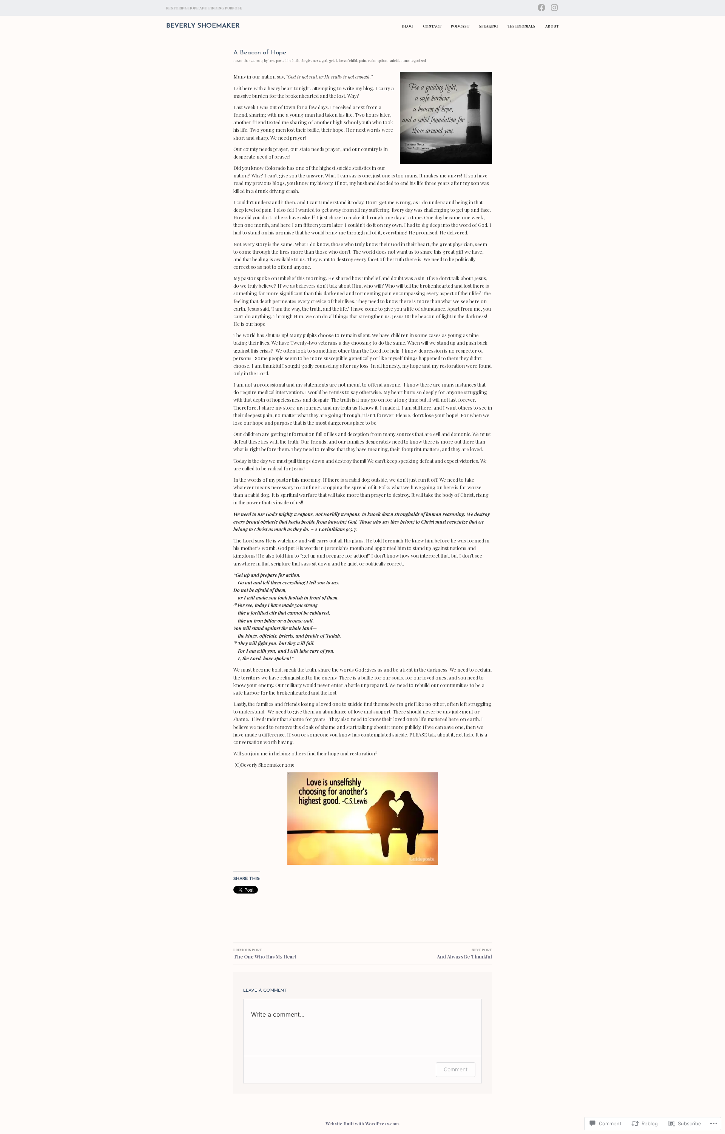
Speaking (488, 25)
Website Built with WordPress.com (362, 1123)
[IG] (554, 6)
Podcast (460, 25)
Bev (271, 60)
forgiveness (310, 60)
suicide (395, 60)
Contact (432, 25)
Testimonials (521, 25)
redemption (377, 60)
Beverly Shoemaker (202, 26)
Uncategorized (414, 60)
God (324, 60)
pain (362, 60)
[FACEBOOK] (541, 6)
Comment (455, 1069)
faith (295, 60)
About (552, 25)
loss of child (348, 60)
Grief (333, 60)
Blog (407, 25)
